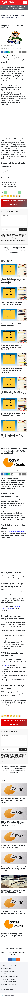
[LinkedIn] (7, 52)
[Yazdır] (12, 52)
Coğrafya (22, 15)
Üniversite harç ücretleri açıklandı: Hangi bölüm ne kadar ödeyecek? (15, 7)
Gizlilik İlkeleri (22, 952)
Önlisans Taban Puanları (9, 981)
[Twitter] (5, 52)
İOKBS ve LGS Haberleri (9, 966)
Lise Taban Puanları (8, 987)
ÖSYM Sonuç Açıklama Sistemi (15, 531)
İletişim (15, 952)
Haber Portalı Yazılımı (9, 995)
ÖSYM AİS (7, 665)
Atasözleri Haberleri (8, 971)
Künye (9, 952)
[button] (20, 52)
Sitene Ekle (13, 954)
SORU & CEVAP (14, 15)
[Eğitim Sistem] (9, 2)
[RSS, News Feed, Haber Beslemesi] (18, 959)
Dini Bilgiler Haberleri (8, 968)
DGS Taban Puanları (8, 989)
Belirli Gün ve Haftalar (8, 974)
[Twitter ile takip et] (14, 959)
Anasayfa (5, 15)
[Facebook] (2, 52)
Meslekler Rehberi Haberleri (10, 976)
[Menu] (25, 2)
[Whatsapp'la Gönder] (9, 52)
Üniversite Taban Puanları (9, 984)
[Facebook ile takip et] (10, 959)
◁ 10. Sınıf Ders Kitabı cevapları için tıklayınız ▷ (14, 202)
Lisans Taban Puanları (9, 979)
